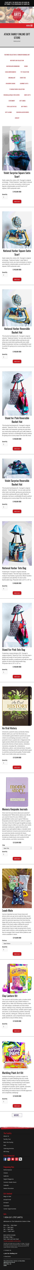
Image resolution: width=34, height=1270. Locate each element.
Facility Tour (7, 1139)
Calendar (6, 1185)
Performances (7, 1170)
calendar (27, 1244)
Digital (8, 1179)
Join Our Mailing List (11, 1253)
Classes (5, 1173)
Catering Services (8, 1148)
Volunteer (6, 1206)
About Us (6, 1136)
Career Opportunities (9, 1209)
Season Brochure (8, 1188)
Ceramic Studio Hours (9, 1182)
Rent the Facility (8, 1142)
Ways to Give (7, 1196)
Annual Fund (7, 1199)
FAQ (4, 1145)
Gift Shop (6, 1151)
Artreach (6, 1202)
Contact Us (8, 1250)
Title (3, 845)
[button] (31, 25)
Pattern (4, 940)
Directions (8, 1256)
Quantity (4, 194)
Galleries (6, 1176)
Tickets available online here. (12, 1241)
